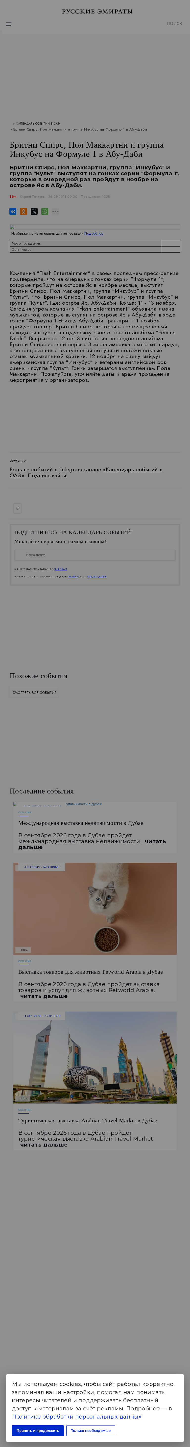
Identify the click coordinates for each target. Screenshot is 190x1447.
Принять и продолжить (38, 1430)
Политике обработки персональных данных (77, 1416)
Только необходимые (91, 1430)
